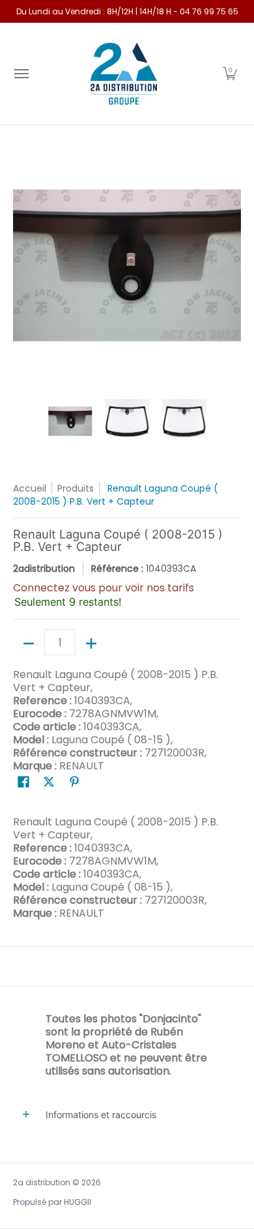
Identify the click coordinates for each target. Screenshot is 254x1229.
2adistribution (44, 568)
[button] (230, 74)
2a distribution (41, 1182)
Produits (75, 488)
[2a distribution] (123, 73)
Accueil (29, 488)
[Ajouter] (91, 643)
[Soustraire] (28, 643)
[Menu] (21, 74)
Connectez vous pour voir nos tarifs (103, 587)
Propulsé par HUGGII (52, 1201)
